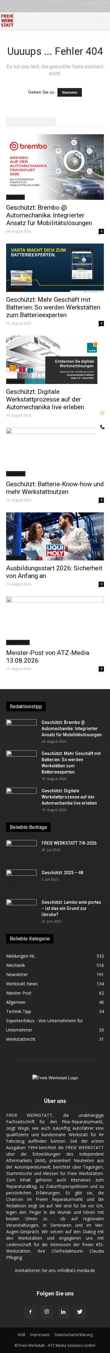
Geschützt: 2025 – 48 (62, 872)
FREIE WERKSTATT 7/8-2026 (69, 843)
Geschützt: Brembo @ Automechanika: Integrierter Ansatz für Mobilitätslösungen (49, 215)
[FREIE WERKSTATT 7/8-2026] (21, 851)
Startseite (69, 92)
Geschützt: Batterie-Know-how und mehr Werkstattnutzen (55, 487)
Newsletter (16, 557)
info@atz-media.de (76, 1270)
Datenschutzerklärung (74, 1334)
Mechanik (15, 197)
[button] (101, 20)
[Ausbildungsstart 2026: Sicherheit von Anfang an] (55, 536)
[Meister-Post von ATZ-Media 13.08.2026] (55, 620)
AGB (21, 1334)
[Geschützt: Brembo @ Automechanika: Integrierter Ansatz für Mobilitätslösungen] (55, 167)
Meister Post (18, 642)
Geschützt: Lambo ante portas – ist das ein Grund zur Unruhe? (71, 908)
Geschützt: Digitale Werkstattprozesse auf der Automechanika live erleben (45, 399)
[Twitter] (80, 1312)
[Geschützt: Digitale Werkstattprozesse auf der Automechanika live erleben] (55, 360)
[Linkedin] (63, 1312)
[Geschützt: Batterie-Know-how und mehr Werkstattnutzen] (55, 452)
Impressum (40, 1334)
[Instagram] (47, 1312)
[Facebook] (30, 1312)
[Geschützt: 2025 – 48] (21, 880)
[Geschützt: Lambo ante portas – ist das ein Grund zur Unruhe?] (21, 910)
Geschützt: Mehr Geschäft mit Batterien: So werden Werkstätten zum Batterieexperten (53, 307)
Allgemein (16, 473)
